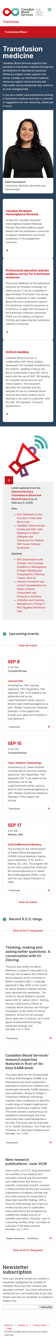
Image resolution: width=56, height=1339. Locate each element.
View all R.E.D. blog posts (28, 930)
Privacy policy (40, 1325)
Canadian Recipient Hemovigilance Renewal (22, 212)
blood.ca (8, 1325)
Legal (9, 1328)
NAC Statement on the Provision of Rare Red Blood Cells (29, 518)
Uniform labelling (17, 352)
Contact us (22, 1325)
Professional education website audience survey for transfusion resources (28, 274)
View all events (28, 645)
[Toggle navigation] (50, 10)
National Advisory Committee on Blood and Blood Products (26, 495)
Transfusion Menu (15, 32)
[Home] (27, 12)
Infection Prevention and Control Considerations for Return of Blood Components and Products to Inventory (31, 589)
